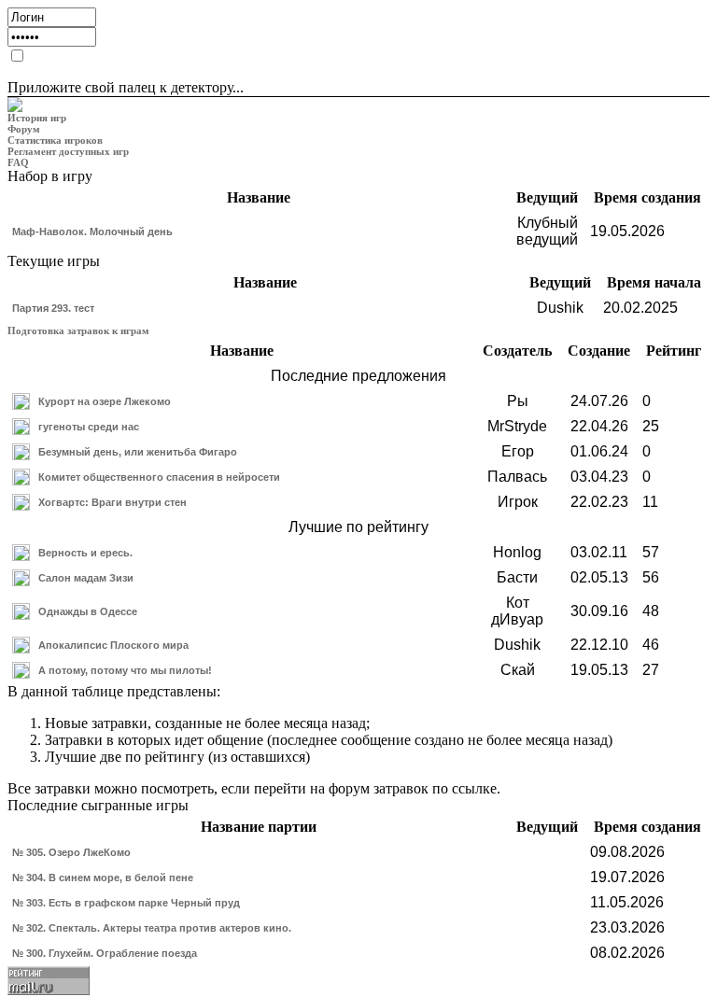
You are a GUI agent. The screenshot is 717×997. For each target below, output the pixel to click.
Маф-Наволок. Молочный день (92, 231)
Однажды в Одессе (87, 611)
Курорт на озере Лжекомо (104, 401)
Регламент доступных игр (68, 151)
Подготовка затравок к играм (78, 330)
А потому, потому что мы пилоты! (125, 670)
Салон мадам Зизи (86, 577)
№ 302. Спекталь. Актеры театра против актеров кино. (151, 928)
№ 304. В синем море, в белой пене (102, 877)
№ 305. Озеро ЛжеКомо (71, 852)
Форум (23, 128)
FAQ (18, 162)
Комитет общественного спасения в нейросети (159, 477)
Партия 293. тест (53, 308)
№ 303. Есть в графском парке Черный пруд (126, 902)
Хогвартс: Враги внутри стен (112, 502)
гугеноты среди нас (88, 426)
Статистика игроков (55, 140)
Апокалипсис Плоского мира (113, 645)
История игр (36, 117)
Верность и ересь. (85, 552)
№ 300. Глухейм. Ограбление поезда (104, 953)
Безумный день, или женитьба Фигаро (137, 451)
